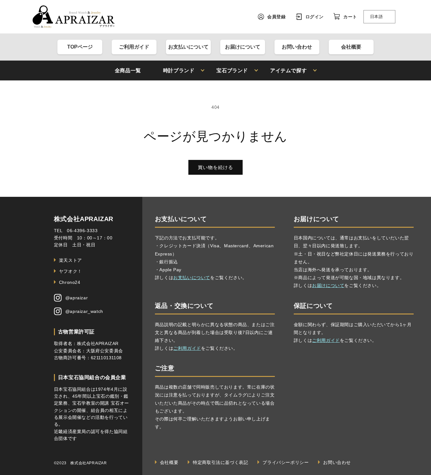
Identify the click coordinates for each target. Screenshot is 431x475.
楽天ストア (70, 260)
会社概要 (351, 47)
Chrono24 (69, 282)
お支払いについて (188, 47)
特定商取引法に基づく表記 (220, 462)
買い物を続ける (215, 167)
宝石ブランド (232, 70)
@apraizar (76, 297)
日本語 (376, 16)
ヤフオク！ (70, 271)
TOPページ (80, 47)
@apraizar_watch (84, 311)
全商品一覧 (128, 70)
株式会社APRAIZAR (83, 218)
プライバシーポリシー (286, 462)
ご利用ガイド (134, 47)
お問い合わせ (297, 47)
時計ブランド (179, 70)
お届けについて (242, 47)
